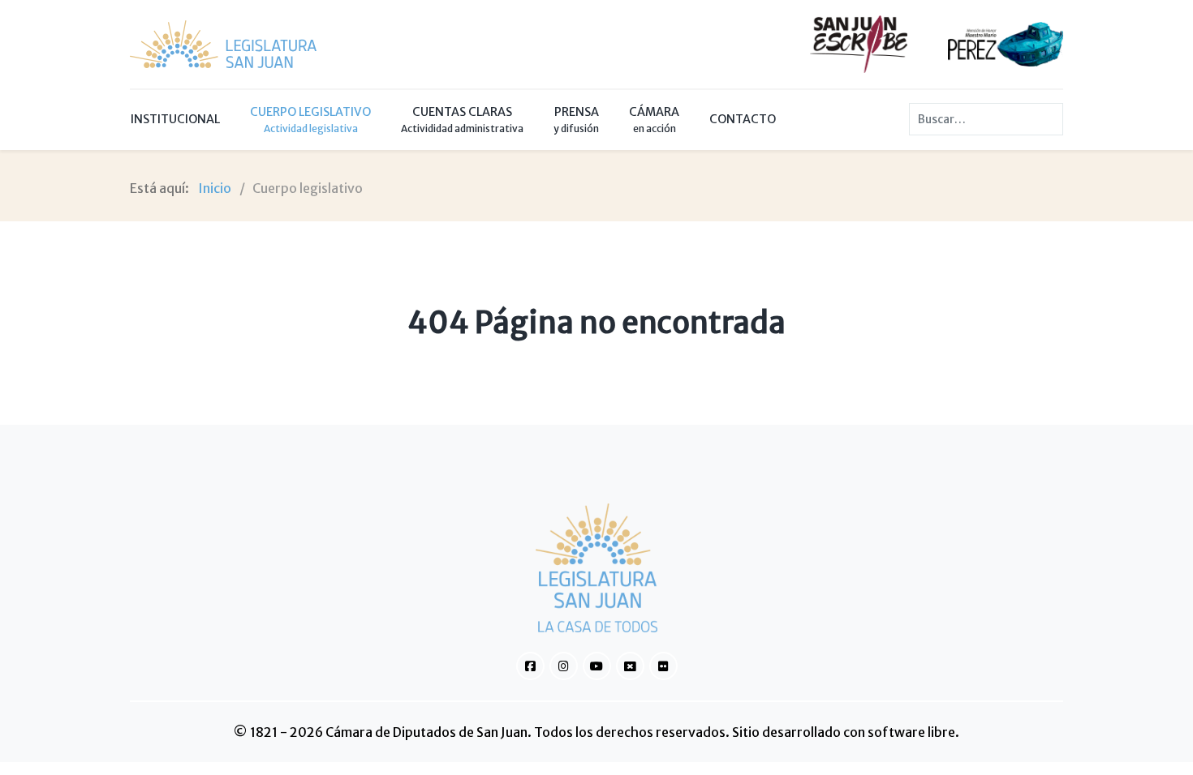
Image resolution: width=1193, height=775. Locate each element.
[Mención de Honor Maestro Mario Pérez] (1005, 43)
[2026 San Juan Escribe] (858, 43)
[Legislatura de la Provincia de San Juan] (223, 44)
